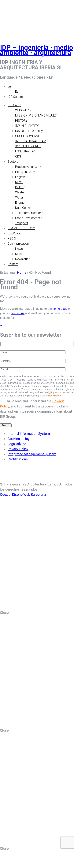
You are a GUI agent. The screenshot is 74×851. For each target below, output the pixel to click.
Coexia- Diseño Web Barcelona (23, 494)
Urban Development (28, 218)
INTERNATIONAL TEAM (30, 141)
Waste (19, 192)
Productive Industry (28, 167)
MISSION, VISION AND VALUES (36, 115)
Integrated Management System (32, 454)
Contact (13, 264)
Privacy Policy (53, 395)
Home (21, 272)
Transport (21, 223)
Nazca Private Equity (29, 131)
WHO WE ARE (24, 110)
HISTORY (21, 120)
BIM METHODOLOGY (21, 228)
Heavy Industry (25, 172)
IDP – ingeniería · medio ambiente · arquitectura (36, 50)
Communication (18, 243)
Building (20, 187)
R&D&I (12, 238)
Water (19, 197)
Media (19, 254)
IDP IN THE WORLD (28, 146)
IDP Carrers (15, 96)
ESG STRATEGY (25, 151)
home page (60, 308)
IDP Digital (14, 233)
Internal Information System (29, 434)
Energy (19, 202)
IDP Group (14, 105)
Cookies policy (19, 439)
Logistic (20, 177)
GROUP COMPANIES (29, 136)
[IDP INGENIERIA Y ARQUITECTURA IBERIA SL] (9, 18)
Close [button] (4, 613)
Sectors (13, 161)
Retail (19, 182)
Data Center (23, 208)
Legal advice (17, 444)
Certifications (18, 459)
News (19, 249)
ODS (18, 156)
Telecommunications (29, 213)
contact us (17, 313)
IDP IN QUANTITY (27, 126)
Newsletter (22, 259)
